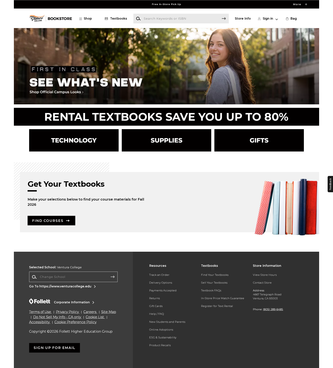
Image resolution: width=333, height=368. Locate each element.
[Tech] (74, 140)
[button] (166, 4)
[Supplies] (166, 140)
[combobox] (73, 277)
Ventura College (55, 267)
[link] (291, 18)
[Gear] (259, 140)
